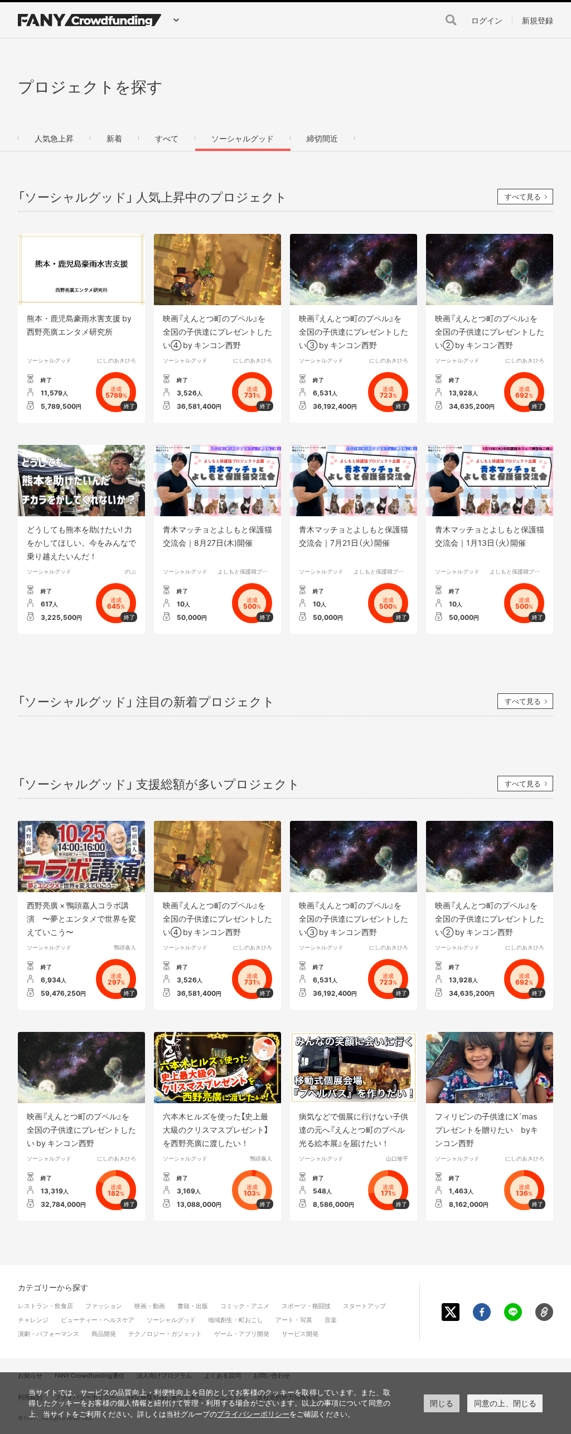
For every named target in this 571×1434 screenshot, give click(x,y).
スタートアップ (364, 1305)
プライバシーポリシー (253, 1413)
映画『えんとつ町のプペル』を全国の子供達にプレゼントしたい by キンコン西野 (81, 1129)
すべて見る (523, 196)
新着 (114, 138)
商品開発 (103, 1333)
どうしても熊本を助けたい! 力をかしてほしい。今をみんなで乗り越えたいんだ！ (81, 542)
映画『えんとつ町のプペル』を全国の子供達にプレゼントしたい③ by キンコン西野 (353, 331)
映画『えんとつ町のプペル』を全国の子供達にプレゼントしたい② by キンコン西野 (489, 331)
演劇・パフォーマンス (48, 1333)
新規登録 (537, 20)
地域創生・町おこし (235, 1319)
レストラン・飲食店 (45, 1305)
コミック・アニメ (244, 1305)
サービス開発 (300, 1333)
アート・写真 (293, 1319)
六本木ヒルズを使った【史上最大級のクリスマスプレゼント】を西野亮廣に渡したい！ (215, 1129)
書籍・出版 (192, 1305)
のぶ (130, 571)
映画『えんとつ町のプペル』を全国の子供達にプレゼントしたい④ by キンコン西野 (217, 331)
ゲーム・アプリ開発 (241, 1333)
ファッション (103, 1305)
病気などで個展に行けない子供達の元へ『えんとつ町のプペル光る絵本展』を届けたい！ (353, 1129)
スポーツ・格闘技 (306, 1305)
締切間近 (322, 138)
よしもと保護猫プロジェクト (253, 571)
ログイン (486, 20)
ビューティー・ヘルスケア (97, 1319)
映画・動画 (149, 1305)
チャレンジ (33, 1319)
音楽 (331, 1319)
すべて (166, 138)
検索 (451, 20)
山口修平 (397, 1158)
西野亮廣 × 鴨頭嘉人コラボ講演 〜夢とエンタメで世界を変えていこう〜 (81, 918)
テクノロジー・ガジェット (165, 1333)
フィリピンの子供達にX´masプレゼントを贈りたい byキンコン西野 (486, 1129)
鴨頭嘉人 (125, 947)
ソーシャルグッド (242, 138)
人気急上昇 (54, 138)
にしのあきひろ (116, 360)
